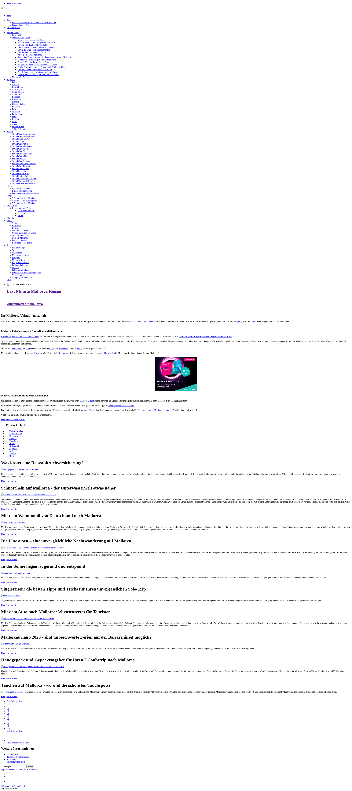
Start (9, 20)
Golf (28, 348)
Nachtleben (63, 348)
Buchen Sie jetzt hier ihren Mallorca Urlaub (20, 336)
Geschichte (17, 35)
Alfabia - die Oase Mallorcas (30, 55)
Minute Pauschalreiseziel (142, 321)
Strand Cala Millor (20, 156)
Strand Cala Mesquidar (22, 146)
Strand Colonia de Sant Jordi (24, 178)
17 (8, 721)
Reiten (15, 228)
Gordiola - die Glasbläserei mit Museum (35, 69)
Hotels (9, 196)
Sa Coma (16, 107)
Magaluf (15, 102)
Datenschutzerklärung (21, 25)
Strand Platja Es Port (21, 139)
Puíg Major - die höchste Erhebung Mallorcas (37, 64)
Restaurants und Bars (21, 208)
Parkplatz (16, 257)
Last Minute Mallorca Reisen (34, 291)
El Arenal (16, 97)
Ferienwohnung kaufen (22, 191)
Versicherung (18, 275)
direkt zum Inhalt (14, 3)
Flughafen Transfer (20, 262)
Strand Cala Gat (19, 158)
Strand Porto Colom (20, 168)
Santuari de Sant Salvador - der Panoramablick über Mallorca (44, 57)
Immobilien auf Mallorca (23, 188)
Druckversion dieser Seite (18, 743)
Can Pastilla (17, 94)
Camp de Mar (18, 92)
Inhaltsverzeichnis (16, 762)
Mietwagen (17, 252)
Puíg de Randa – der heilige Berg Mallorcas (37, 42)
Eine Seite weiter (14, 731)
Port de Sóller (18, 126)
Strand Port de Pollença (22, 176)
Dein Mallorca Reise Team (13, 419)
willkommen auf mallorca (25, 304)
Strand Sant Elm (19, 171)
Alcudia (15, 124)
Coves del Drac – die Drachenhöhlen (34, 50)
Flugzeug (238, 321)
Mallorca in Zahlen (20, 77)
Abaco (20, 215)
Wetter (15, 250)
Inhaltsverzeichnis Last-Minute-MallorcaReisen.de (34, 22)
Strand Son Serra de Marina (24, 163)
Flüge (9, 30)
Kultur (79, 348)
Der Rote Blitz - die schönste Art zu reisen (36, 47)
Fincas (9, 186)
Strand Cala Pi (18, 151)
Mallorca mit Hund (20, 255)
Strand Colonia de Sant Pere (24, 181)
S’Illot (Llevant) (19, 129)
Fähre (252, 321)
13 (8, 711)
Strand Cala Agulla (20, 149)
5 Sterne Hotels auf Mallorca (24, 203)
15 (8, 716)
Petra (14, 116)
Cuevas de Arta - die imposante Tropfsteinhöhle (38, 74)
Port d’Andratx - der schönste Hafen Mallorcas (38, 72)
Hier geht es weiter (9, 481)
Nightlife (10, 218)
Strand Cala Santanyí (21, 161)
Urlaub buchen (16, 431)
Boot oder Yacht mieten (22, 243)
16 (8, 718)
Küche (37, 353)
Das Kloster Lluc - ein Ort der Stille (33, 52)
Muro (14, 121)
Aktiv (9, 220)
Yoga (14, 223)
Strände (10, 131)
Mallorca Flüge (18, 248)
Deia (14, 109)
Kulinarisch (12, 205)
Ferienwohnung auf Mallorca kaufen (153, 410)
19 (8, 726)
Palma (14, 82)
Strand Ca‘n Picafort (21, 166)
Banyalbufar (17, 87)
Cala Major (17, 89)
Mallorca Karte (19, 260)
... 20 (9, 728)
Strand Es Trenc (19, 141)
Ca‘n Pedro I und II (26, 210)
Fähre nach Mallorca (21, 270)
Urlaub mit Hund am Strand (24, 233)
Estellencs (16, 99)
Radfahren (16, 225)
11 (8, 706)
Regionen (11, 79)
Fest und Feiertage (20, 265)
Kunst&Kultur (13, 32)
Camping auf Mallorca (22, 277)
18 (8, 723)
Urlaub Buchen (13, 27)
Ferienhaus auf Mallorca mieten (25, 193)
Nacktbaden (109, 353)
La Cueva (22, 213)
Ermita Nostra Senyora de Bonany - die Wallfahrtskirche (42, 67)
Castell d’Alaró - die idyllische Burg (33, 62)
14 (8, 713)
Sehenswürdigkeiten (21, 37)
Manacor (16, 111)
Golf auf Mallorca (20, 235)
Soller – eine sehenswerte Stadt (31, 40)
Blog (9, 280)
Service (10, 245)
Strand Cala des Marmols (23, 136)
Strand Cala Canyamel (22, 154)
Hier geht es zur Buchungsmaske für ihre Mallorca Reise (205, 336)
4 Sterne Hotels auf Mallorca (24, 201)
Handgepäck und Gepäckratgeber (26, 272)
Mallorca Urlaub (87, 401)
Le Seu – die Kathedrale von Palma (33, 45)
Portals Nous (18, 114)
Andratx (15, 84)
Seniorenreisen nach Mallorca (121, 405)
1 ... (8, 704)
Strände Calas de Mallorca (23, 183)
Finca (51, 348)
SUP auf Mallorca (20, 238)
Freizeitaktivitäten (20, 240)
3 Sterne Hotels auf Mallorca (24, 198)
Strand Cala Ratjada (20, 173)
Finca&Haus (14, 441)
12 (8, 708)
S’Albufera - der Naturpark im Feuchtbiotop (37, 60)
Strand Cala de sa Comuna (23, 134)
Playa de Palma (18, 104)
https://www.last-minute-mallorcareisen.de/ (19, 769)
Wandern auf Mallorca (21, 230)
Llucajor (15, 119)
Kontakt (12, 759)
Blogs (91, 410)
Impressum (13, 754)
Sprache (15, 267)
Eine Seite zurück (14, 701)
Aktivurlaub (17, 348)
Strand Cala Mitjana (20, 144)
